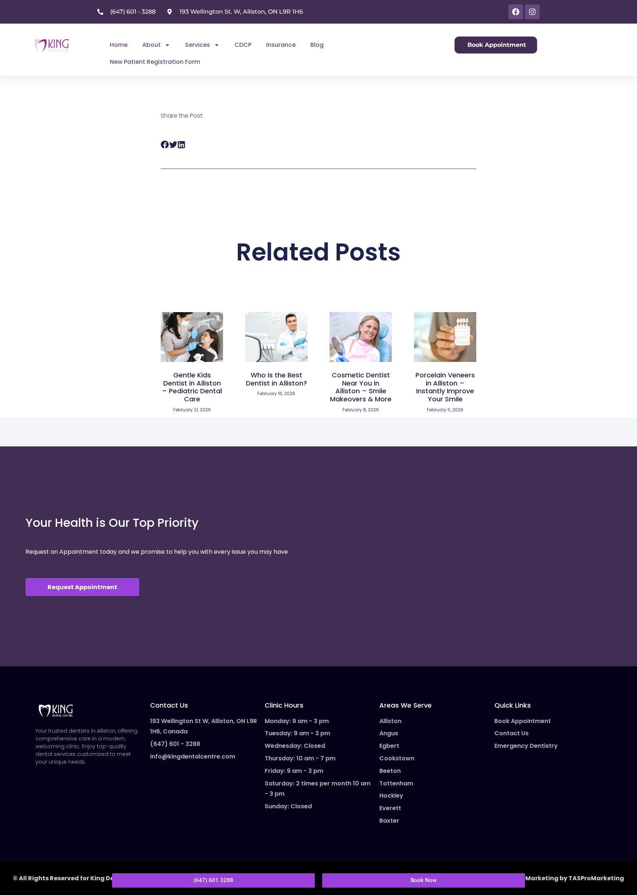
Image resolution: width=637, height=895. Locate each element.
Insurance (281, 45)
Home (119, 45)
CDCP (242, 45)
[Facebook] (515, 11)
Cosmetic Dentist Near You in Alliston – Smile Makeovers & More (360, 387)
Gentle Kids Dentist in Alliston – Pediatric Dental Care (192, 387)
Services (197, 45)
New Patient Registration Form (155, 62)
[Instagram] (532, 11)
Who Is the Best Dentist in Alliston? (276, 379)
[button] (165, 145)
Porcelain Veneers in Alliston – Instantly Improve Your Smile (445, 387)
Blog (317, 45)
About (151, 45)
